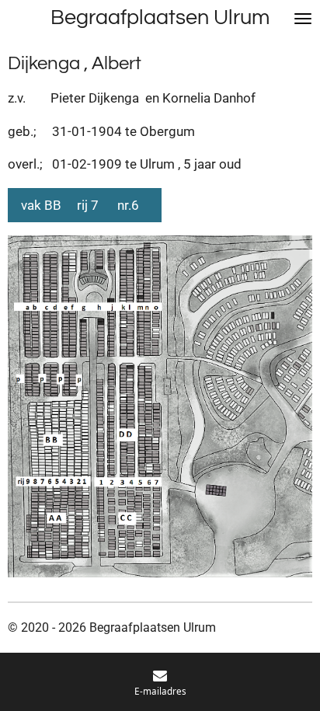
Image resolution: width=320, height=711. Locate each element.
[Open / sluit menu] (303, 18)
